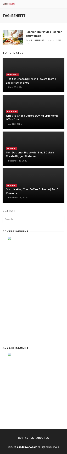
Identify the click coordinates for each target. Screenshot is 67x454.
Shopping (12, 112)
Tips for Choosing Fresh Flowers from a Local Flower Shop (31, 80)
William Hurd (36, 40)
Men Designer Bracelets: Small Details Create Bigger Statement (30, 154)
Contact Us (26, 438)
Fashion (11, 148)
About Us (42, 438)
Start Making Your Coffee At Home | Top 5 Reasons (32, 191)
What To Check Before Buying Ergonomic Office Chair (32, 117)
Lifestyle (12, 75)
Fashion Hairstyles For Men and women (44, 33)
